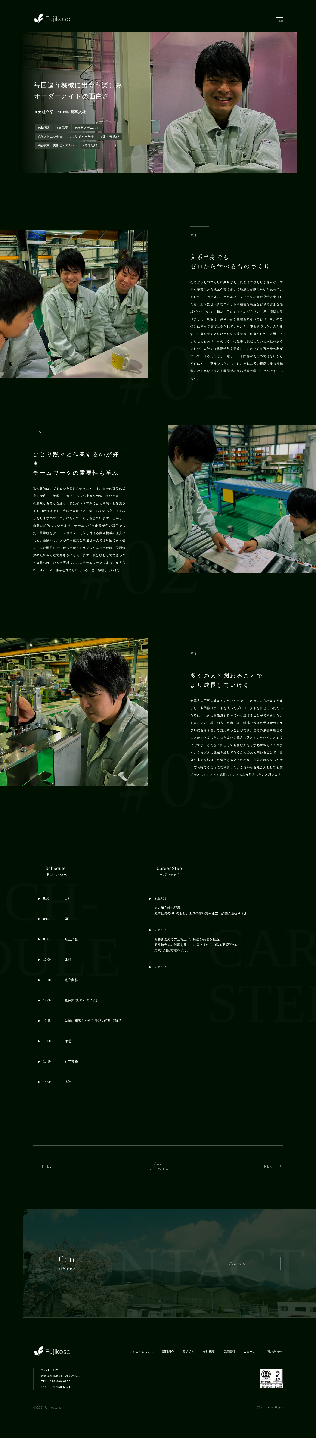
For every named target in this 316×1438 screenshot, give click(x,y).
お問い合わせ (273, 1351)
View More (237, 1263)
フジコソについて (142, 1351)
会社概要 (209, 1351)
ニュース (250, 1351)
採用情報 (229, 1351)
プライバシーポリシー (269, 1407)
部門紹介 (168, 1351)
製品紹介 (189, 1351)
